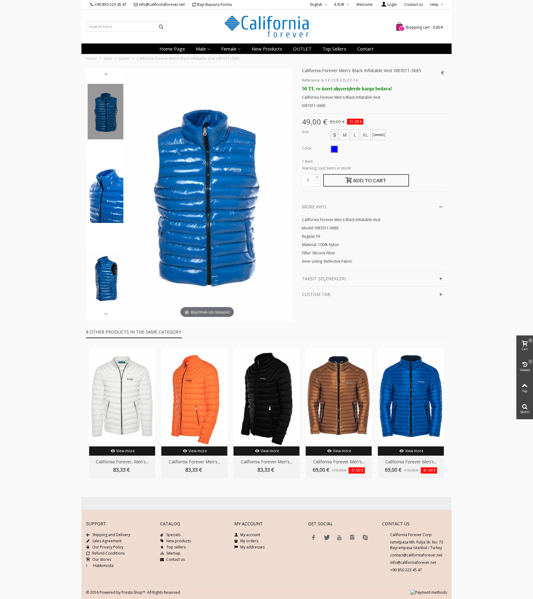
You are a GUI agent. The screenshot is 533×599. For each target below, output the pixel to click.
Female (229, 49)
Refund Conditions (108, 553)
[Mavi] (334, 149)
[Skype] (365, 537)
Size (306, 131)
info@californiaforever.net (413, 562)
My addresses (252, 547)
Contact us (413, 4)
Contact (365, 49)
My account (250, 534)
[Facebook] (313, 537)
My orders (249, 541)
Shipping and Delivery (111, 534)
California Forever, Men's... (122, 462)
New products (267, 49)
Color (307, 148)
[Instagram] (352, 537)
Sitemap (173, 553)
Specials (173, 534)
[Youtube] (339, 537)
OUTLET (302, 49)
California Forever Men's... (194, 462)
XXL (379, 135)
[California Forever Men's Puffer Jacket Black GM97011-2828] (266, 396)
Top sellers (334, 49)
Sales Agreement (107, 541)
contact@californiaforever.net (416, 555)
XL (365, 135)
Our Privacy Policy (107, 547)
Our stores (101, 559)
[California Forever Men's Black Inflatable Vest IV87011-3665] (106, 111)
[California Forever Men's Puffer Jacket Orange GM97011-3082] (194, 396)
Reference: (311, 80)
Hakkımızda (103, 565)
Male (201, 49)
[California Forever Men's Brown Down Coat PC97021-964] (339, 396)
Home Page (172, 49)
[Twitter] (326, 537)
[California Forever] (266, 26)
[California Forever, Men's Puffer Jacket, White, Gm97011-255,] (122, 396)
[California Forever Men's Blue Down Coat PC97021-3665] (411, 396)
